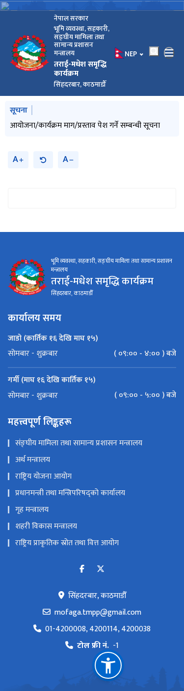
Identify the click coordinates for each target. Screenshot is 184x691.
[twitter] (101, 569)
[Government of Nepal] (29, 52)
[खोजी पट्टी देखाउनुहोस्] (154, 51)
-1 (98, 646)
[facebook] (81, 569)
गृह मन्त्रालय (32, 509)
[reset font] (43, 159)
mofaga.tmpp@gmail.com (97, 613)
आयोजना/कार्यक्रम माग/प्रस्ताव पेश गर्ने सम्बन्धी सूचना (85, 125)
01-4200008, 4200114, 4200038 (98, 629)
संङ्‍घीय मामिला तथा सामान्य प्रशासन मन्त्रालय (78, 443)
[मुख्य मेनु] (169, 53)
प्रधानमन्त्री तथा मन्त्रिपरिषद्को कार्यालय (70, 493)
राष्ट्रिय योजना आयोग (43, 476)
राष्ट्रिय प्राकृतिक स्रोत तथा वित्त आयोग (67, 543)
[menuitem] (92, 354)
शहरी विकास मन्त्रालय (46, 526)
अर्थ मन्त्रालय (32, 459)
